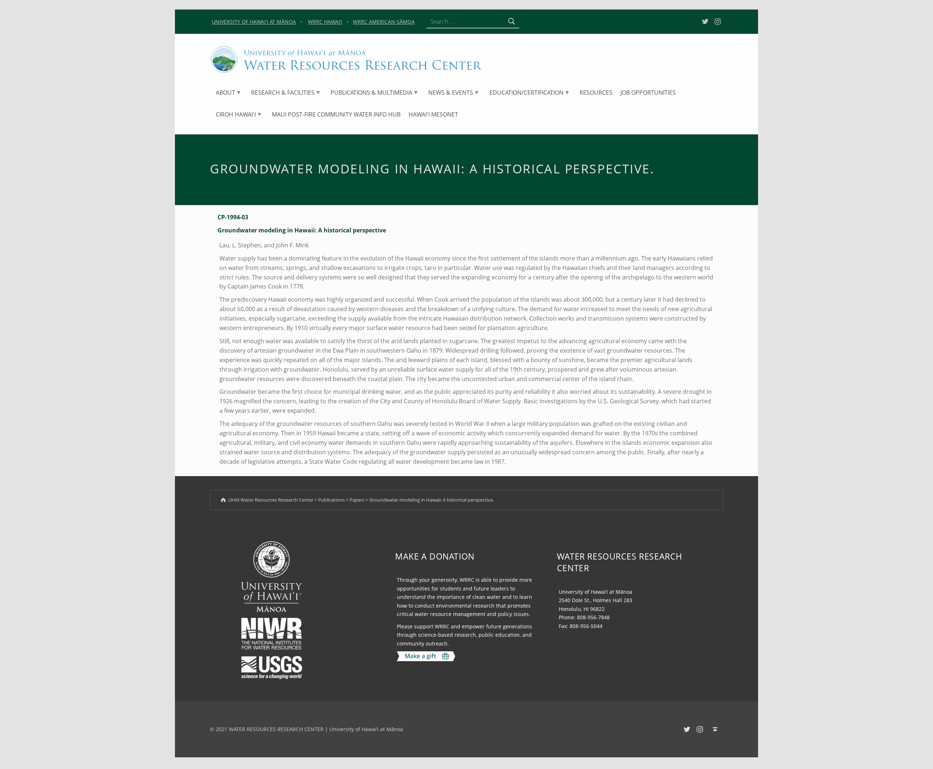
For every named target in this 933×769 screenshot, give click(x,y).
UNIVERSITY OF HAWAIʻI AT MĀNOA (254, 21)
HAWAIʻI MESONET (433, 114)
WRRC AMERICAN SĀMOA (384, 21)
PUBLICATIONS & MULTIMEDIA (371, 93)
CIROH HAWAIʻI (236, 114)
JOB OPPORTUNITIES (648, 93)
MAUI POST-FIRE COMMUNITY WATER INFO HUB (336, 114)
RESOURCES (595, 93)
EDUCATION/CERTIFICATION (526, 93)
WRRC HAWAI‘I (325, 21)
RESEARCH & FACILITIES (283, 93)
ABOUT (225, 93)
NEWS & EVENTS (450, 93)
